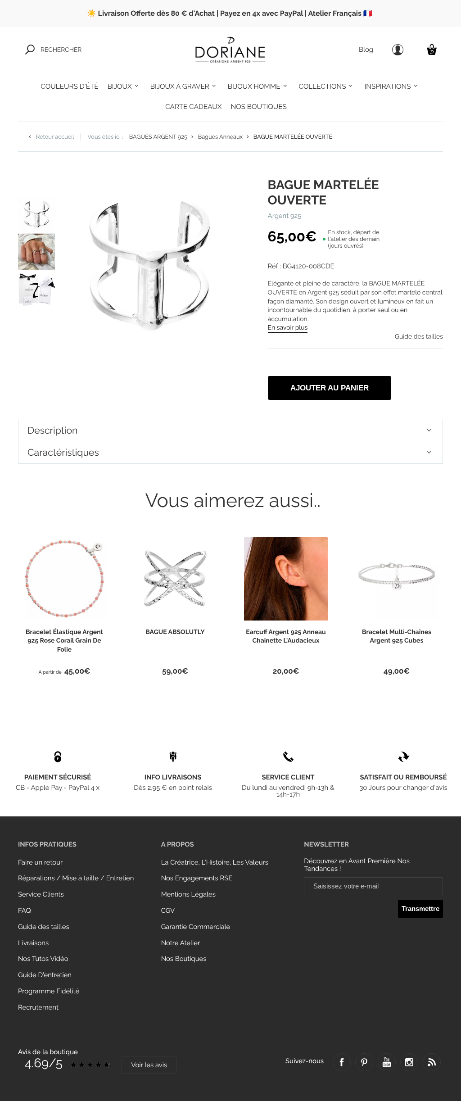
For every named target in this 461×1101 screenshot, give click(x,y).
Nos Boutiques (184, 959)
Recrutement (38, 1007)
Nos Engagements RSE (197, 878)
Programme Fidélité (48, 991)
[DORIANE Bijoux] (230, 49)
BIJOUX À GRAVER (179, 86)
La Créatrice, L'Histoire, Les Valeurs (214, 862)
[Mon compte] (397, 49)
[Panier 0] (432, 49)
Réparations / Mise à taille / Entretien (76, 878)
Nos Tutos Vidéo (43, 959)
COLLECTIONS (322, 86)
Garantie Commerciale (195, 927)
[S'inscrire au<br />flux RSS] (432, 1062)
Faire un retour (40, 862)
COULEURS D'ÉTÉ (69, 86)
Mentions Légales (188, 894)
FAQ (24, 911)
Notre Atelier (180, 943)
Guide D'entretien (45, 975)
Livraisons (33, 943)
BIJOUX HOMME (254, 86)
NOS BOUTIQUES (258, 107)
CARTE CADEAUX (193, 107)
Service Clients (41, 894)
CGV (168, 911)
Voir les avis (149, 1065)
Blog (366, 50)
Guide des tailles (43, 927)
